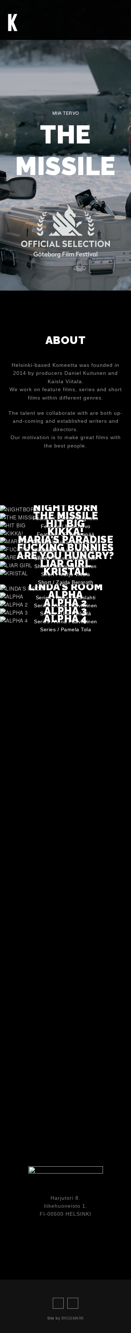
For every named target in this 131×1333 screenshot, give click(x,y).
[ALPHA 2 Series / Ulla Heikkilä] (14, 604)
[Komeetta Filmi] (12, 21)
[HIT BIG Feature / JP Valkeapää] (13, 525)
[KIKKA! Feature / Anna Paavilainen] (11, 533)
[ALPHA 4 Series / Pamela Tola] (14, 620)
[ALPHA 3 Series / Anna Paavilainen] (14, 612)
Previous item (47, 274)
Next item (84, 274)
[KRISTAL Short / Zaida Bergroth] (14, 573)
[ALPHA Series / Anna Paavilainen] (11, 596)
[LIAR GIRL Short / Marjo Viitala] (16, 565)
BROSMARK (72, 1318)
